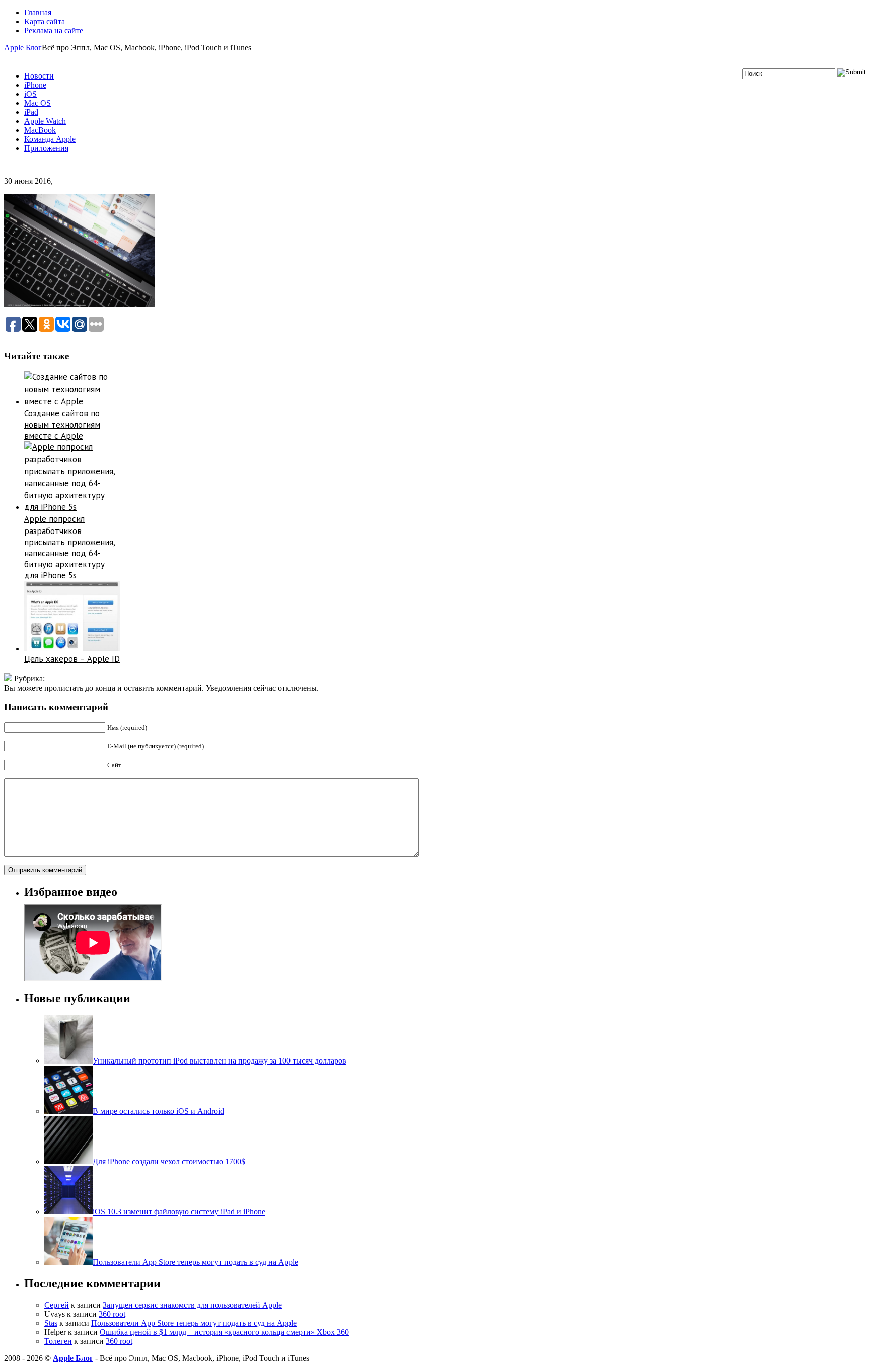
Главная (37, 12)
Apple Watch (45, 121)
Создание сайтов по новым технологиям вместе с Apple (62, 425)
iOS (30, 94)
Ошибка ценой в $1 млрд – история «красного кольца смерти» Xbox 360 (224, 1332)
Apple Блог (23, 47)
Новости (39, 75)
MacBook (40, 130)
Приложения (46, 148)
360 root (112, 1314)
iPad (31, 112)
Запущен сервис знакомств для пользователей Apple (192, 1305)
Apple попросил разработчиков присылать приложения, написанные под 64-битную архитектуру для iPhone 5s (69, 547)
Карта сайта (44, 21)
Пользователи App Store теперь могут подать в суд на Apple (194, 1323)
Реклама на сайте (53, 30)
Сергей (56, 1305)
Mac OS (37, 103)
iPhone (35, 85)
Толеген (58, 1341)
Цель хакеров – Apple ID (72, 658)
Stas (50, 1323)
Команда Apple (50, 139)
